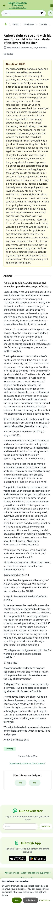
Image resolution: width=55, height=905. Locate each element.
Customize (44, 900)
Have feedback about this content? (27, 763)
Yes (20, 782)
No (34, 782)
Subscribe (46, 826)
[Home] (5, 24)
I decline (30, 900)
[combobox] (21, 13)
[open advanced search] (42, 13)
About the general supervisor (35, 872)
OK (16, 900)
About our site (12, 872)
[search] (51, 13)
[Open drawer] (52, 5)
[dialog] (26, 891)
